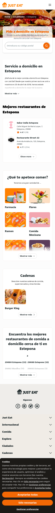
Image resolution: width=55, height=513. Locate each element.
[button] (46, 46)
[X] (30, 406)
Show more (25, 156)
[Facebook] (18, 406)
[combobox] (24, 45)
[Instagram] (24, 406)
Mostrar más (11, 93)
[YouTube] (37, 406)
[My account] (50, 5)
